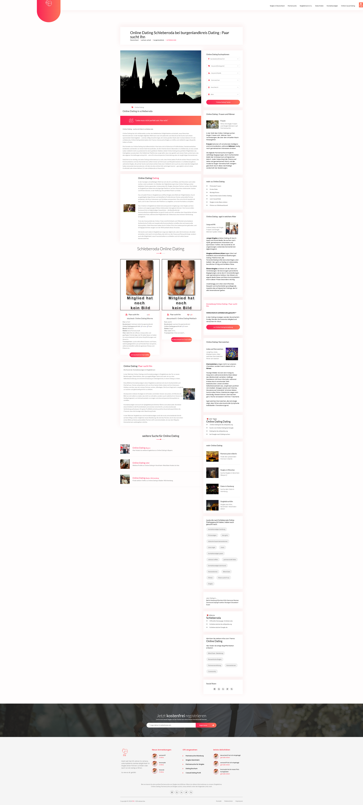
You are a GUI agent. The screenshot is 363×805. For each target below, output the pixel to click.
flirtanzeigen (212, 535)
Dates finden (319, 6)
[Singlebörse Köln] (212, 505)
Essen (208, 604)
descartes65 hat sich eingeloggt (230, 755)
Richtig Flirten (214, 192)
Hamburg (213, 600)
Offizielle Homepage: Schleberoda (221, 621)
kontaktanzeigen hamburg (216, 529)
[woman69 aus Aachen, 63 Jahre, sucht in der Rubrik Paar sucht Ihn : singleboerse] (154, 756)
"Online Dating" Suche (223, 102)
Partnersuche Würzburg (195, 756)
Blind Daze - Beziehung (215, 653)
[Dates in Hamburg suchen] (212, 489)
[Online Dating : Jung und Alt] (232, 228)
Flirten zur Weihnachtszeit (218, 205)
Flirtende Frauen (215, 186)
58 (148, 315)
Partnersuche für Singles (195, 764)
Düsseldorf (234, 602)
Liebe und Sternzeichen (214, 349)
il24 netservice (140, 801)
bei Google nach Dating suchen (219, 434)
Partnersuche (292, 6)
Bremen (236, 600)
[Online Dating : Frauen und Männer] (212, 124)
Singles (210, 584)
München (220, 600)
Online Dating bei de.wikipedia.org (221, 424)
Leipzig (215, 602)
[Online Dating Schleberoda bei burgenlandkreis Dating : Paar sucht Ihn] (48, 3)
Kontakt (218, 801)
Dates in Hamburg (227, 486)
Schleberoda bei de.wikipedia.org (220, 624)
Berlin (208, 600)
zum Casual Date (215, 199)
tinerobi (161, 770)
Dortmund (209, 602)
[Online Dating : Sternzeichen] (232, 354)
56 (190, 315)
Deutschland (134, 40)
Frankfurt (221, 602)
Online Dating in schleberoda (137, 111)
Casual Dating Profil (193, 773)
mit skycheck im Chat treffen (140, 355)
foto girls (225, 535)
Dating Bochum (191, 768)
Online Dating (139, 107)
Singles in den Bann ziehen (218, 202)
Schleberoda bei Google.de (218, 627)
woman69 (162, 755)
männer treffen (213, 559)
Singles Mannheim (193, 760)
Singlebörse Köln (226, 501)
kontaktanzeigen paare (215, 553)
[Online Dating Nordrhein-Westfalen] (125, 464)
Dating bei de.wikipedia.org (218, 431)
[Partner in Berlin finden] (212, 456)
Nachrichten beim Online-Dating (220, 195)
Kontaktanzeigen (332, 6)
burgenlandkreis (159, 40)
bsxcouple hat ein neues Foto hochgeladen (229, 770)
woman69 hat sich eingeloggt (229, 762)
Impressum (239, 801)
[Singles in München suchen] (212, 472)
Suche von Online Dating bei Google (221, 428)
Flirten (210, 578)
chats (222, 547)
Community (212, 671)
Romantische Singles (214, 659)
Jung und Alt (210, 224)
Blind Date (226, 571)
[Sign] (359, 2)
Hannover (230, 600)
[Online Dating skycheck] (140, 284)
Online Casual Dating (348, 6)
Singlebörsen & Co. (306, 6)
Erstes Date (213, 189)
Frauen (223, 121)
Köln (224, 600)
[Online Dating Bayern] (125, 449)
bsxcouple (162, 762)
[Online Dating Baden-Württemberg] (125, 479)
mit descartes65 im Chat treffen (181, 339)
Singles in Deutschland (277, 6)
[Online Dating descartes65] (181, 284)
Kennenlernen (212, 571)
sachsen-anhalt (146, 40)
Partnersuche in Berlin (228, 454)
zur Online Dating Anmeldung (223, 327)
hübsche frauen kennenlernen (217, 541)
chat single (211, 547)
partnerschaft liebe (230, 559)
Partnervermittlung (214, 665)
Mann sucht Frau (223, 578)
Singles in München (227, 470)
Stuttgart (228, 602)
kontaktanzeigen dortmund (217, 565)
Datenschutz (228, 801)
